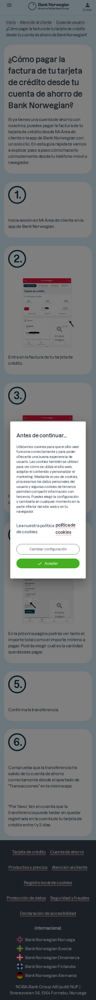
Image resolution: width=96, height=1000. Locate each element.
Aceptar (51, 563)
